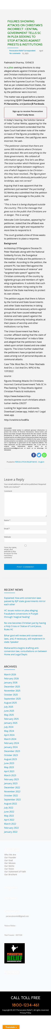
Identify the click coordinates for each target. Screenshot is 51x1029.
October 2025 (11, 694)
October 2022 (11, 795)
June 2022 (9, 811)
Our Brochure (10, 874)
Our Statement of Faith (15, 871)
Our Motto (9, 866)
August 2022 (10, 803)
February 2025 (11, 718)
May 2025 (9, 714)
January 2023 (10, 783)
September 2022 (12, 799)
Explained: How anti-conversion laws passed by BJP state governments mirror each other (25, 601)
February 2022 (11, 827)
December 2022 (12, 787)
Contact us (11, 911)
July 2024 (8, 726)
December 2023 (12, 751)
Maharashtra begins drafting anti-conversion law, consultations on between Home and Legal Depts (25, 651)
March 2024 (10, 739)
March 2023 (10, 775)
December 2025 (12, 686)
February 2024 (11, 743)
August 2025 (10, 702)
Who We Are (10, 854)
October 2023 (11, 755)
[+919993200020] (19, 977)
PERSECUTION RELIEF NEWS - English (29, 462)
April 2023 (9, 771)
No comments (15, 53)
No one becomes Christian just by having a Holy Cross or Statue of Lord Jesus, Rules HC (25, 626)
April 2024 (9, 735)
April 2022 (9, 819)
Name (7, 520)
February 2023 (11, 779)
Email (7, 529)
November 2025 (12, 690)
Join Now (10, 898)
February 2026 (11, 678)
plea (10, 67)
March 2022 (10, 823)
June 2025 (9, 710)
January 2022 (10, 831)
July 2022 (8, 807)
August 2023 (10, 759)
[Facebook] (33, 455)
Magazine (10, 887)
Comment (8, 491)
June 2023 (9, 763)
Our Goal (8, 860)
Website (7, 537)
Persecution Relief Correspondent (22, 50)
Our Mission (10, 863)
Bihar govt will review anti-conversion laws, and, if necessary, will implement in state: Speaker (24, 638)
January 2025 (10, 722)
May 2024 (9, 730)
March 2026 (10, 674)
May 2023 (9, 767)
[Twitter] (39, 455)
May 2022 (9, 815)
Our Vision (9, 868)
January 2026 (10, 682)
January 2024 (10, 747)
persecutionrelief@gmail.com (17, 916)
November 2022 (12, 791)
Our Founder (10, 857)
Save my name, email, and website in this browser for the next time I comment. (10, 552)
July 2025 (8, 706)
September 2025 (12, 698)
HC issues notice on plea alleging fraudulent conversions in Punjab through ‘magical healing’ (21, 613)
